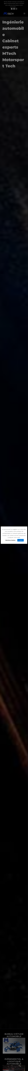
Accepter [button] (20, 540)
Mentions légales (10, 540)
